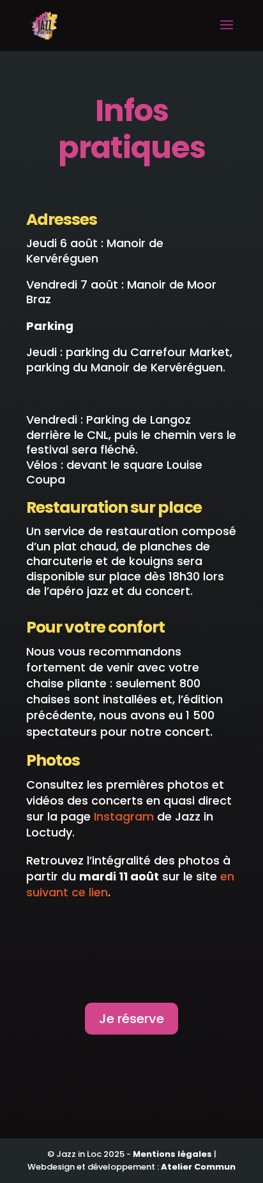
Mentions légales (172, 1154)
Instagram (124, 816)
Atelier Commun (198, 1167)
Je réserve (131, 1019)
